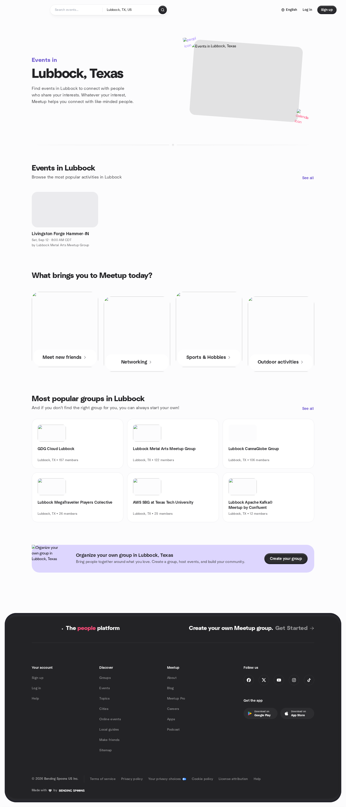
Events (104, 688)
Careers (173, 709)
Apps (171, 719)
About (172, 678)
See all (308, 178)
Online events (110, 719)
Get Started (291, 628)
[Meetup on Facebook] (249, 680)
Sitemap (105, 750)
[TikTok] (309, 680)
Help (35, 698)
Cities (104, 709)
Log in (36, 688)
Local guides (109, 729)
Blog (170, 688)
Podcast (173, 729)
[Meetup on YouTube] (279, 680)
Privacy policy (132, 779)
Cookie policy (202, 779)
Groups (105, 678)
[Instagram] (294, 680)
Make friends (109, 740)
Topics (104, 698)
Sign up (38, 678)
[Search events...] (162, 10)
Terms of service (103, 779)
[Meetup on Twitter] (264, 680)
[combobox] (131, 10)
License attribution (233, 779)
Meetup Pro (176, 698)
